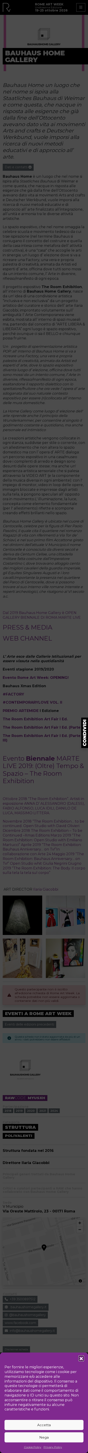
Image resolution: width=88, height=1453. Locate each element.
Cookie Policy (32, 1447)
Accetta (44, 1425)
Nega (44, 1437)
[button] (81, 1358)
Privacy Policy (53, 1447)
